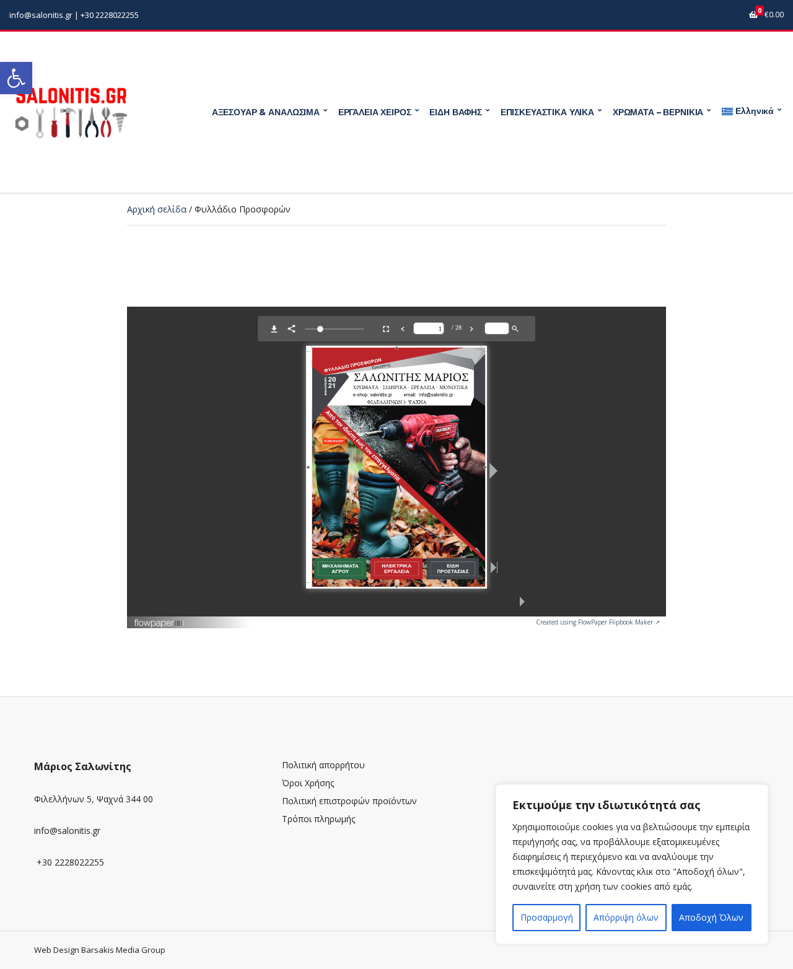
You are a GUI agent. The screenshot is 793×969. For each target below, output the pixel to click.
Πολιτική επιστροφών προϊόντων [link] (349, 801)
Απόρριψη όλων (626, 917)
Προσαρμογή (546, 917)
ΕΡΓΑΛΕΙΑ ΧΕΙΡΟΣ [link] (374, 112)
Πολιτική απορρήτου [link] (323, 765)
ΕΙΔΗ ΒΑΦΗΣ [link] (455, 112)
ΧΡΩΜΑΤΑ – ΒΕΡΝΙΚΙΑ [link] (658, 112)
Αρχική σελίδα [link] (156, 209)
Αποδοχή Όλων (711, 917)
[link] (16, 78)
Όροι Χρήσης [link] (308, 783)
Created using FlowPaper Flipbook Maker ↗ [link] (598, 622)
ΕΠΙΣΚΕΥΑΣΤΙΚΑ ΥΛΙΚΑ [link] (547, 112)
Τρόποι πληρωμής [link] (318, 819)
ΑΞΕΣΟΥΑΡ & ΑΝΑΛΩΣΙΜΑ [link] (266, 112)
